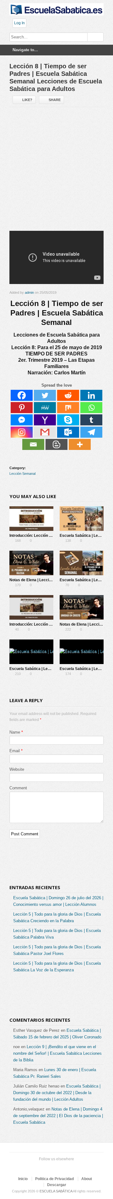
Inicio (23, 1179)
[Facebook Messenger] (22, 419)
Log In (19, 23)
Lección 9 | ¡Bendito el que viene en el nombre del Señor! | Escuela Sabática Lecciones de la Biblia (57, 1053)
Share (55, 100)
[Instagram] (22, 432)
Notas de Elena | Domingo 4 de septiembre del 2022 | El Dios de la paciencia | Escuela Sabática (58, 1116)
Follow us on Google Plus (55, 1167)
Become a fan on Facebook (45, 1167)
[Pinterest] (22, 407)
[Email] (33, 444)
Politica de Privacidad (54, 1179)
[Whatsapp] (91, 407)
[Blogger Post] (56, 444)
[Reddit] (68, 395)
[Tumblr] (91, 419)
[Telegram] (91, 432)
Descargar (56, 1185)
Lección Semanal (22, 473)
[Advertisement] (56, 171)
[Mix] (68, 407)
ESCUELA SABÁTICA (56, 1191)
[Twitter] (45, 395)
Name (14, 732)
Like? (27, 100)
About (86, 1179)
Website (16, 769)
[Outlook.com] (68, 432)
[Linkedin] (91, 395)
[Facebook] (22, 395)
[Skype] (68, 419)
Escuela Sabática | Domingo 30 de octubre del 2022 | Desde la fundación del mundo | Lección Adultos (56, 1093)
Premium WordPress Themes (75, 1167)
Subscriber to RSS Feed (65, 1167)
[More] (80, 444)
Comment (18, 788)
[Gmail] (45, 432)
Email (14, 750)
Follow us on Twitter (35, 1167)
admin (29, 292)
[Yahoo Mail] (45, 419)
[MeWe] (45, 407)
